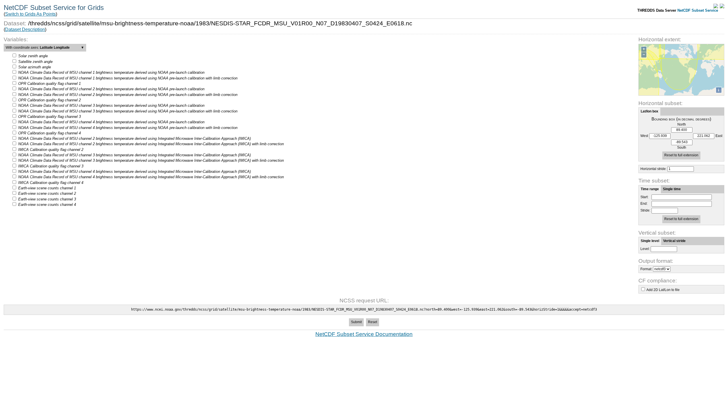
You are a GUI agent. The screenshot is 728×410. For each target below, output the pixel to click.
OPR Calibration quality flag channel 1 (49, 83)
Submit (356, 322)
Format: (646, 269)
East (718, 136)
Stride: (645, 210)
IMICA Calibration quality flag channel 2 (50, 149)
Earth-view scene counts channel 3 (47, 199)
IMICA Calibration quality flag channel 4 (50, 183)
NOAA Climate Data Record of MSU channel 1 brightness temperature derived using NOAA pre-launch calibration (111, 72)
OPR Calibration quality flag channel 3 (49, 116)
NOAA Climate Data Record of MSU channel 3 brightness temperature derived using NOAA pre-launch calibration (111, 105)
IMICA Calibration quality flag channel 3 (50, 166)
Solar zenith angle (33, 56)
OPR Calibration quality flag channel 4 (49, 133)
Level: (645, 249)
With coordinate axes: (45, 48)
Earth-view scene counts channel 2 (47, 193)
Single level (650, 241)
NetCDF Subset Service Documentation (364, 334)
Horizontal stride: (653, 169)
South (681, 147)
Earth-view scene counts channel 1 (47, 188)
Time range (650, 189)
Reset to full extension (681, 155)
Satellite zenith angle (35, 62)
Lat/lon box (649, 111)
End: (644, 204)
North (681, 124)
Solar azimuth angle (34, 67)
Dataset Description (25, 29)
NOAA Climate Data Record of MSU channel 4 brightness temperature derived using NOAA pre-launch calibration (111, 122)
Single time (672, 189)
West (644, 136)
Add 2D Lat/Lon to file (663, 290)
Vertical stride (674, 241)
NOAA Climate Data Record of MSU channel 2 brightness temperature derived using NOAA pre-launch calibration (111, 89)
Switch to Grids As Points (30, 14)
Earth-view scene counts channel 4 (47, 204)
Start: (644, 197)
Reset (372, 322)
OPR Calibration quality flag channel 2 (49, 100)
